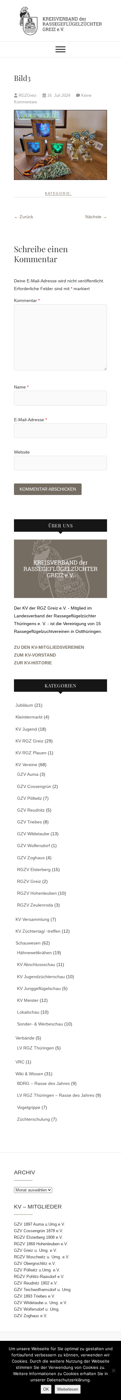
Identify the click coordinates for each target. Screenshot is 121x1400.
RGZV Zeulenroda (35, 905)
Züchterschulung (33, 1119)
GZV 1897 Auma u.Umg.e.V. (39, 1224)
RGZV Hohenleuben (37, 893)
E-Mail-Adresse (30, 419)
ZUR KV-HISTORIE (33, 662)
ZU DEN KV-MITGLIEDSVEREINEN (49, 647)
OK (46, 1389)
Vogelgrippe (28, 1107)
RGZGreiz (27, 95)
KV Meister (27, 1000)
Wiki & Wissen (29, 1073)
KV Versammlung (32, 919)
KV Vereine (26, 764)
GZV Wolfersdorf (33, 845)
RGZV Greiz (29, 881)
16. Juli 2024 (58, 95)
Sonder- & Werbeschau (40, 1023)
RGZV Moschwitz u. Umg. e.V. (41, 1257)
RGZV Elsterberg (34, 869)
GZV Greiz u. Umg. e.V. (35, 1250)
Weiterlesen (67, 1389)
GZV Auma (27, 774)
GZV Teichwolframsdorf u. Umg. (43, 1289)
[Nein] (113, 1370)
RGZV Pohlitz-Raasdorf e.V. (39, 1276)
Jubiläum (24, 705)
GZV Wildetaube (33, 833)
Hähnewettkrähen (34, 952)
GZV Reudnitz (31, 810)
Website (22, 452)
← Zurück (23, 216)
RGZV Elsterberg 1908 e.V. (38, 1237)
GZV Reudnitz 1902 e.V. (36, 1283)
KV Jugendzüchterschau (41, 976)
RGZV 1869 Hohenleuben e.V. (41, 1244)
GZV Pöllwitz (29, 798)
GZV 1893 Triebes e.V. (34, 1296)
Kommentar (27, 300)
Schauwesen (28, 942)
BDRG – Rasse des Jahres (43, 1083)
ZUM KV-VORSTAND (35, 655)
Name (21, 386)
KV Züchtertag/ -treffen (38, 931)
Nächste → (96, 216)
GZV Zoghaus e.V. (30, 1315)
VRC (20, 1061)
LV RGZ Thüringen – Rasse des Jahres (55, 1095)
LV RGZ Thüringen (35, 1047)
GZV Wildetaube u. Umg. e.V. (40, 1302)
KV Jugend (26, 729)
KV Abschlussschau (36, 964)
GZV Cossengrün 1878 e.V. (38, 1230)
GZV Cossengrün (34, 786)
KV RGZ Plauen (31, 752)
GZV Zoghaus (31, 857)
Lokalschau (28, 1012)
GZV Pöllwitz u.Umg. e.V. (37, 1270)
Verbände (25, 1037)
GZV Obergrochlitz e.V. (35, 1263)
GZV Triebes (29, 821)
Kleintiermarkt (29, 716)
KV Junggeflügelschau (39, 988)
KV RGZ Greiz (29, 740)
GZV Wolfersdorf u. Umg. (37, 1309)
